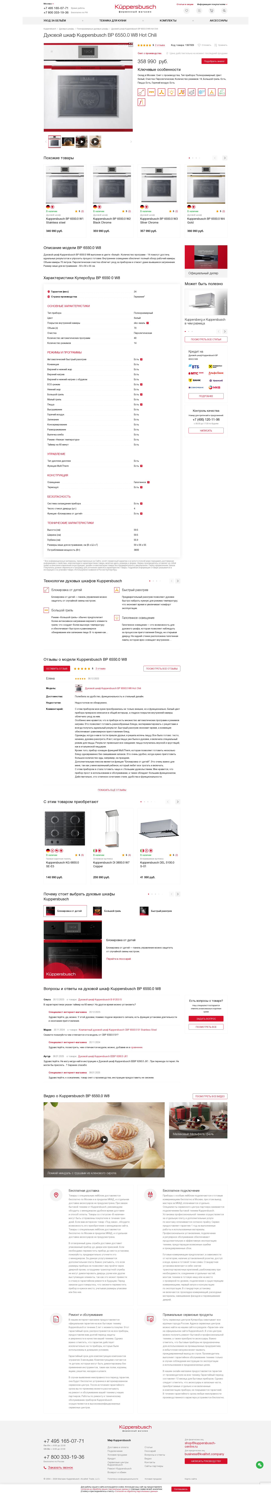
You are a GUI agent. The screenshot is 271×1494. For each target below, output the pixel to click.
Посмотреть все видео (210, 1096)
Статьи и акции (185, 4)
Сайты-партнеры (154, 1466)
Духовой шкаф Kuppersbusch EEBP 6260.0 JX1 (103, 1056)
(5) (82, 855)
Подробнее (206, 396)
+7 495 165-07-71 (56, 8)
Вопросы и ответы (155, 1455)
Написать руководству (206, 1461)
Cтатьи (148, 1447)
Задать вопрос (206, 1019)
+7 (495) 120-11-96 (206, 419)
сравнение (136, 1047)
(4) (129, 855)
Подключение (115, 1451)
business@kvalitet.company (204, 1454)
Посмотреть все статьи (206, 339)
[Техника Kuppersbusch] (135, 8)
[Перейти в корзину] (212, 11)
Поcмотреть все (206, 1027)
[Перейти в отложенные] (186, 11)
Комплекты (168, 20)
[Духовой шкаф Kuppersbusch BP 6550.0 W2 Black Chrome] (112, 184)
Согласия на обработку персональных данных (136, 1491)
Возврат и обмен (117, 1472)
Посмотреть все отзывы (162, 668)
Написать (206, 430)
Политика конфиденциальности (123, 1479)
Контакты (150, 1462)
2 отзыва (160, 45)
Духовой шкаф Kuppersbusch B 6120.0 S (100, 999)
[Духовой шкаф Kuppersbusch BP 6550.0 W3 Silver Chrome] (159, 184)
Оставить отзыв (56, 668)
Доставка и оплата (118, 1447)
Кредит (112, 1458)
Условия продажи (117, 1455)
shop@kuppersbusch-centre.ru (200, 1444)
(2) (82, 211)
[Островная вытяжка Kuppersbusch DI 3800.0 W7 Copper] (112, 828)
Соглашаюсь (181, 1489)
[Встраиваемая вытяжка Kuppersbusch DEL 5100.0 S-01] (159, 828)
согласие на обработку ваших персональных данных (105, 1489)
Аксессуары (218, 20)
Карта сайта (191, 1479)
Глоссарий (150, 1451)
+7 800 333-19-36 (56, 12)
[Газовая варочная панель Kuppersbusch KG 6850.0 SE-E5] (65, 828)
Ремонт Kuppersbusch (120, 1468)
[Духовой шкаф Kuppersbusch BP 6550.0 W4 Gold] (206, 184)
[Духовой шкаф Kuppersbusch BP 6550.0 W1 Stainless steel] (65, 184)
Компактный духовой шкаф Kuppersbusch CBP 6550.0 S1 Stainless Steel (118, 1030)
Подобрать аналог (214, 61)
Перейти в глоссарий (118, 959)
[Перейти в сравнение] (199, 11)
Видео (148, 1458)
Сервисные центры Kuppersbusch (118, 1463)
